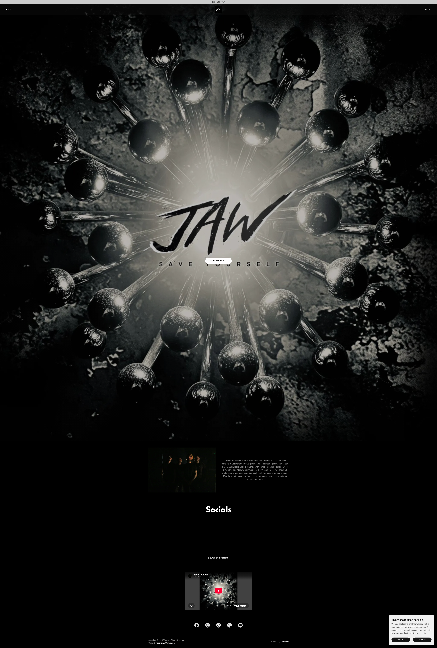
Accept (422, 640)
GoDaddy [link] (285, 642)
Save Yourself (218, 261)
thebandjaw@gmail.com (165, 643)
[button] (218, 558)
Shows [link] (428, 9)
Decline (401, 640)
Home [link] (8, 9)
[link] (218, 9)
